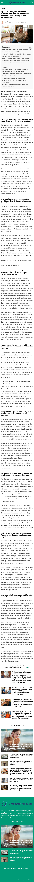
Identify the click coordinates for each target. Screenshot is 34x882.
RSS (29, 880)
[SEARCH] (32, 2)
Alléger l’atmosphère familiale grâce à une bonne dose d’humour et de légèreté (15, 70)
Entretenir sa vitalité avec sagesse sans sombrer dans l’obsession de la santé (16, 75)
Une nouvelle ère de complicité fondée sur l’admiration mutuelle (15, 86)
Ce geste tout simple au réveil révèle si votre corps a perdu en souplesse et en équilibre (21, 756)
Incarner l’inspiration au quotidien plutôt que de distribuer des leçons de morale (16, 55)
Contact (14, 880)
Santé (26, 668)
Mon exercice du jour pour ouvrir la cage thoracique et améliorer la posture (20, 763)
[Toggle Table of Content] (29, 47)
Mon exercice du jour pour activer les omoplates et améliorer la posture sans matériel (21, 780)
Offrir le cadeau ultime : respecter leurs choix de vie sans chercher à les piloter (16, 51)
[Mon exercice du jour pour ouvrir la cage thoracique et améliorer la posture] (4, 763)
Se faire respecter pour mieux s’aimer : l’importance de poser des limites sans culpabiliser (14, 80)
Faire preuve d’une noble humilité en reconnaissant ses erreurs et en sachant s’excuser (14, 65)
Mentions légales (22, 880)
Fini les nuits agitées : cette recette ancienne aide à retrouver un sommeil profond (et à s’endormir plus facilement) (20, 788)
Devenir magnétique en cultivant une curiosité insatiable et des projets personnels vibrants (15, 59)
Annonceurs (7, 880)
